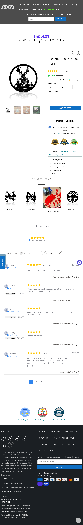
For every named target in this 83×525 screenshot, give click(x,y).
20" (63, 87)
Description (64, 151)
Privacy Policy (45, 451)
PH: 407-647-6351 (63, 14)
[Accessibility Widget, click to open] (79, 262)
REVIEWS (31, 14)
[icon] (73, 53)
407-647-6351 (6, 502)
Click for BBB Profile (58, 420)
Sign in (70, 4)
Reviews (55, 438)
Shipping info (59, 155)
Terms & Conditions (47, 444)
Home (22, 4)
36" (56, 92)
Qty (49, 98)
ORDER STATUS (45, 14)
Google (6, 483)
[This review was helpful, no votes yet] (72, 277)
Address (58, 4)
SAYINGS (23, 9)
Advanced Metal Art (49, 473)
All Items (49, 9)
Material (73, 151)
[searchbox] (11, 253)
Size (50, 155)
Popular (47, 4)
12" (50, 87)
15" (56, 87)
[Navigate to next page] (57, 382)
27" (75, 87)
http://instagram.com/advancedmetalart (14, 511)
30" (50, 92)
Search (41, 432)
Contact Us (54, 432)
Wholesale (68, 438)
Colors (69, 155)
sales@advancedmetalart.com (11, 499)
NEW (40, 9)
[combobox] (33, 253)
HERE (59, 133)
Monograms (34, 4)
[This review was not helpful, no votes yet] (76, 277)
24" (69, 87)
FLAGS (33, 9)
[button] (65, 80)
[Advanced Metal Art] (7, 7)
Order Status (70, 432)
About (59, 9)
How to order (53, 152)
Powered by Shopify (44, 476)
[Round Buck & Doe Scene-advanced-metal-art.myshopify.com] (23, 78)
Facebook (7, 491)
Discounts (43, 438)
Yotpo (6, 487)
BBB (5, 479)
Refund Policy (68, 444)
